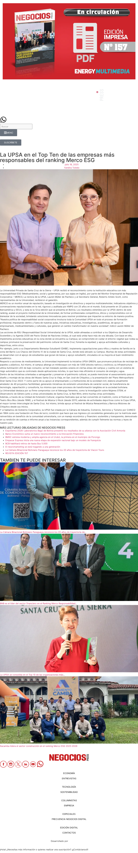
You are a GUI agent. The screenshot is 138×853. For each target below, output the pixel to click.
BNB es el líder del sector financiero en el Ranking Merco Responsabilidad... (38, 603)
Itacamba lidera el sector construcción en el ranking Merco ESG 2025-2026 (38, 746)
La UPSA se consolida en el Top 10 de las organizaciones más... (32, 674)
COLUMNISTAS (69, 800)
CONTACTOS (69, 832)
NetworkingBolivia (78, 841)
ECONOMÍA (69, 773)
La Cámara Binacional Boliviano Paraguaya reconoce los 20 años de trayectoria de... (43, 532)
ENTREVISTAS (69, 778)
